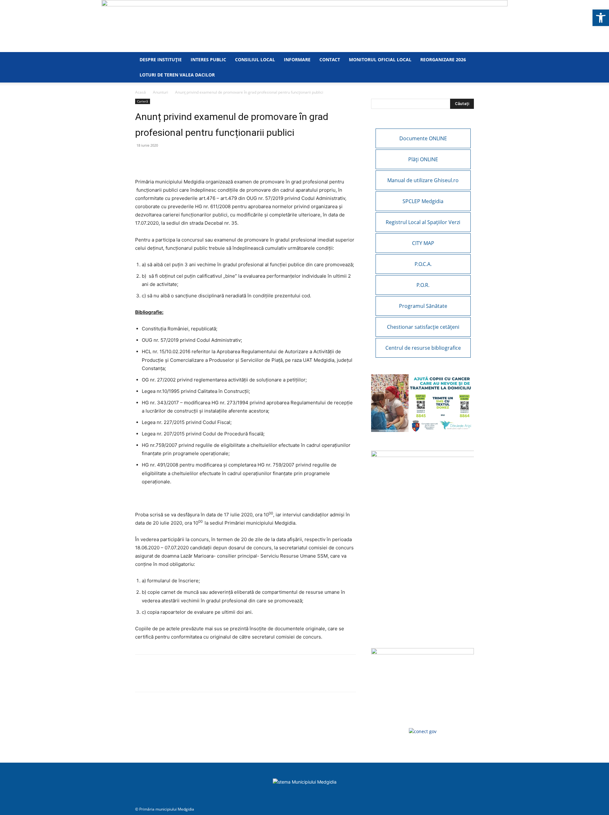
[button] (601, 18)
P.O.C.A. (423, 264)
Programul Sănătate (423, 305)
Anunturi (160, 92)
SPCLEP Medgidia (423, 201)
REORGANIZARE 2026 (443, 59)
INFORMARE (297, 59)
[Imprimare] (185, 159)
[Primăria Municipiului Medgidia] (305, 26)
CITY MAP (423, 243)
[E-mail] (170, 159)
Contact (329, 59)
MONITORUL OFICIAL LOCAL (380, 59)
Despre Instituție (161, 59)
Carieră (142, 101)
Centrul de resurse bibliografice (423, 347)
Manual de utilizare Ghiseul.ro (423, 180)
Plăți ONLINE (423, 159)
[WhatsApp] (156, 159)
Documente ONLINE (423, 138)
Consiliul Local (255, 59)
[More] (214, 159)
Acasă (140, 92)
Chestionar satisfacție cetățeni (423, 326)
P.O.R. (422, 285)
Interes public (208, 59)
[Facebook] (141, 159)
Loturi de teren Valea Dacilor (177, 75)
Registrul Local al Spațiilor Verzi (423, 222)
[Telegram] (199, 159)
